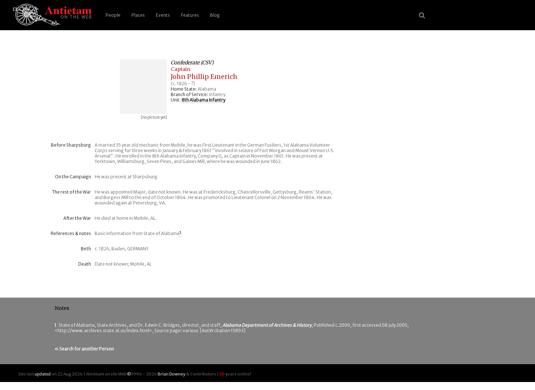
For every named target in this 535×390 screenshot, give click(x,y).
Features (190, 15)
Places (138, 15)
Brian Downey (171, 374)
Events (163, 15)
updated (43, 374)
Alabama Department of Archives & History (267, 325)
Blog (215, 15)
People (113, 15)
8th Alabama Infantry (203, 100)
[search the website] (422, 15)
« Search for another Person (84, 348)
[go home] (51, 15)
